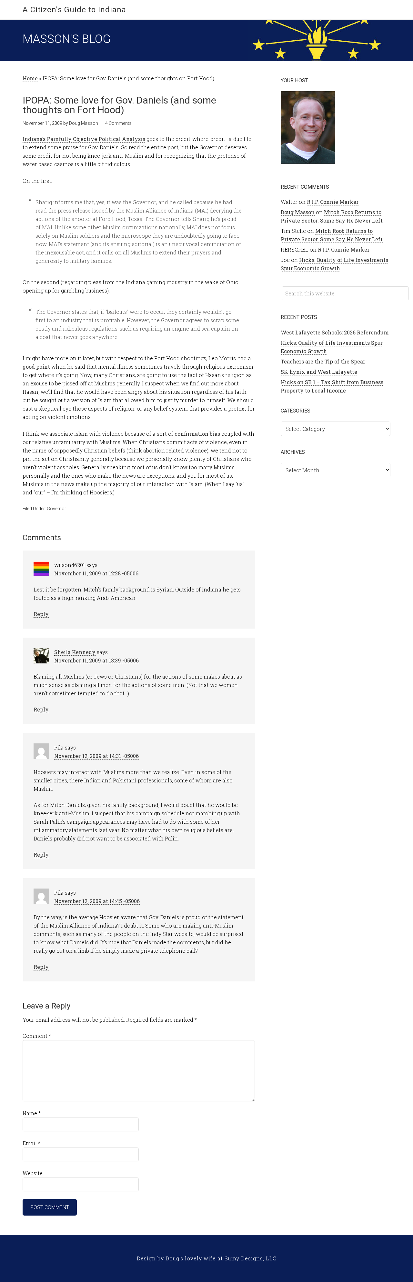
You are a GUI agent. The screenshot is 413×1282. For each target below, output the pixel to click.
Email (31, 1143)
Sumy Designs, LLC (251, 1258)
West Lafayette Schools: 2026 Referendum (335, 332)
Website (33, 1173)
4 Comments (118, 123)
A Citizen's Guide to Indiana (74, 9)
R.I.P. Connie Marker (332, 201)
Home (30, 78)
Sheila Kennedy (75, 652)
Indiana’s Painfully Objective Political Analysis (84, 138)
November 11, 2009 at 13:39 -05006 (96, 660)
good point (36, 366)
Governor (56, 508)
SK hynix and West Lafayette (319, 371)
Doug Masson (298, 212)
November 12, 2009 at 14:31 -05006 (96, 755)
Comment (37, 1035)
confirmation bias (197, 433)
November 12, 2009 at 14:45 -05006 (97, 901)
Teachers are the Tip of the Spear (323, 361)
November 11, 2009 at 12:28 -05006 (96, 573)
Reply (41, 614)
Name (32, 1113)
